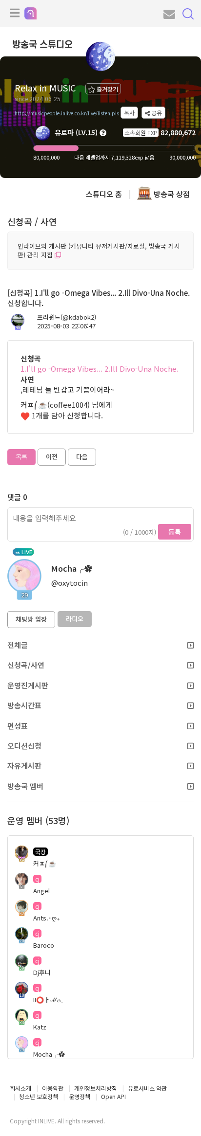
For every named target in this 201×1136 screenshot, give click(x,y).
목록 (21, 456)
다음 (82, 456)
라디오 (74, 618)
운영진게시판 (27, 685)
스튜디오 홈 (104, 194)
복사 (129, 112)
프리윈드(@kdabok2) (66, 317)
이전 (52, 456)
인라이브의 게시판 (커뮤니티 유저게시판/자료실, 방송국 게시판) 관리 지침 (99, 250)
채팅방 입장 (31, 619)
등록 (174, 532)
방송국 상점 (171, 194)
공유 (156, 112)
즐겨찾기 (106, 89)
